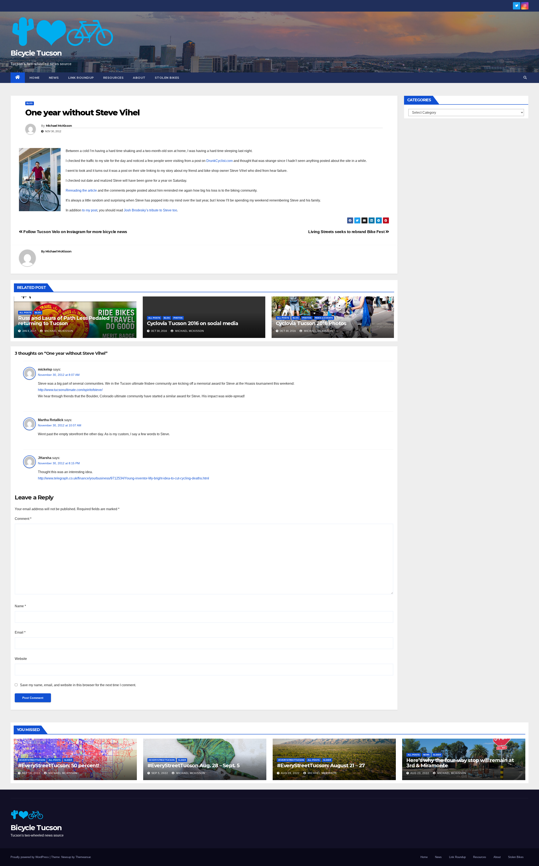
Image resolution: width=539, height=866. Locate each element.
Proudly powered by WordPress (30, 857)
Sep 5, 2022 (159, 773)
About (139, 78)
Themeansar (83, 857)
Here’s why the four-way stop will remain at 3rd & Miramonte (460, 763)
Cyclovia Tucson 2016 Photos (311, 323)
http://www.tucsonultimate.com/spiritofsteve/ (70, 390)
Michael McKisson (59, 126)
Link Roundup (81, 78)
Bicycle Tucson (36, 53)
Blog (30, 103)
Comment (23, 518)
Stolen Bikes (167, 78)
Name (20, 606)
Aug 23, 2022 (419, 773)
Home (34, 78)
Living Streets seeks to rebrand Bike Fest (347, 232)
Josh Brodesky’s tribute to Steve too (150, 210)
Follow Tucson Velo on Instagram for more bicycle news (75, 232)
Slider (68, 760)
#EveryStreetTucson (32, 760)
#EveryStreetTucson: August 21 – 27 (321, 765)
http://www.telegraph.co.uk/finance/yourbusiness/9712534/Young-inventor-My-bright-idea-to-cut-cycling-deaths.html (123, 478)
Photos (178, 318)
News (54, 78)
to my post (89, 210)
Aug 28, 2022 (290, 773)
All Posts (25, 312)
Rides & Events (324, 318)
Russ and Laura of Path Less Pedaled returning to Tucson (63, 320)
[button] (525, 77)
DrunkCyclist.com (219, 161)
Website (21, 659)
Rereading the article (81, 190)
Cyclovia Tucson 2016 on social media (192, 323)
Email (20, 632)
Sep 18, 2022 (31, 773)
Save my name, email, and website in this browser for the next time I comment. (78, 685)
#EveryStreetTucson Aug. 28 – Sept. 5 (193, 765)
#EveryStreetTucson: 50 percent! (58, 765)
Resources (113, 78)
